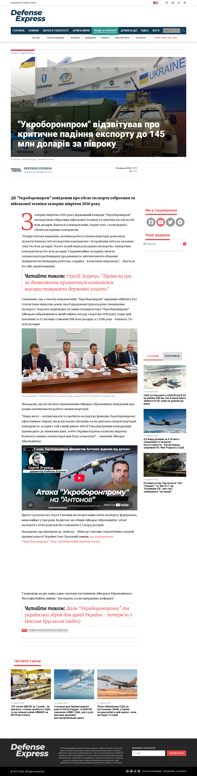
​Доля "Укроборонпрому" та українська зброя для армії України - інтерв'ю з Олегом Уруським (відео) (78, 614)
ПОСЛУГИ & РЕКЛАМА (151, 771)
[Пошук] (183, 30)
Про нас (36, 38)
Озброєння (61, 630)
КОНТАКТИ (181, 771)
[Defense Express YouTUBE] (173, 3)
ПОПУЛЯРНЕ (172, 356)
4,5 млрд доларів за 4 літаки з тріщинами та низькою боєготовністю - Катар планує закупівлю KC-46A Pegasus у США (164, 443)
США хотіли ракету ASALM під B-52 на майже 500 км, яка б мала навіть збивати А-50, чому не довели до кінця (165, 399)
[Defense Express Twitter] (179, 3)
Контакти (141, 38)
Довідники (90, 38)
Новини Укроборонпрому (41, 630)
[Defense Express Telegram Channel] (184, 3)
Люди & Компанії (27, 53)
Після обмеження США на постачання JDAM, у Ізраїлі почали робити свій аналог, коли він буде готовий (116, 710)
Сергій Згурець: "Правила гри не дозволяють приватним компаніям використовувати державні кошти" (78, 282)
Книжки (105, 38)
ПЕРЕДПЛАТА (169, 771)
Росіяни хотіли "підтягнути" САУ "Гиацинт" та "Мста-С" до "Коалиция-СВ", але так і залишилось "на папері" (163, 487)
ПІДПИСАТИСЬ (176, 753)
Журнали (75, 38)
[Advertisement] (124, 16)
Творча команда (55, 38)
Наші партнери (122, 38)
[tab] (153, 356)
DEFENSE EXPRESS (38, 168)
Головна (14, 53)
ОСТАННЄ (153, 356)
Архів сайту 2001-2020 (166, 38)
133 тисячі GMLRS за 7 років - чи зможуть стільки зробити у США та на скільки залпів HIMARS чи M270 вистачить (30, 710)
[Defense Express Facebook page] (167, 3)
